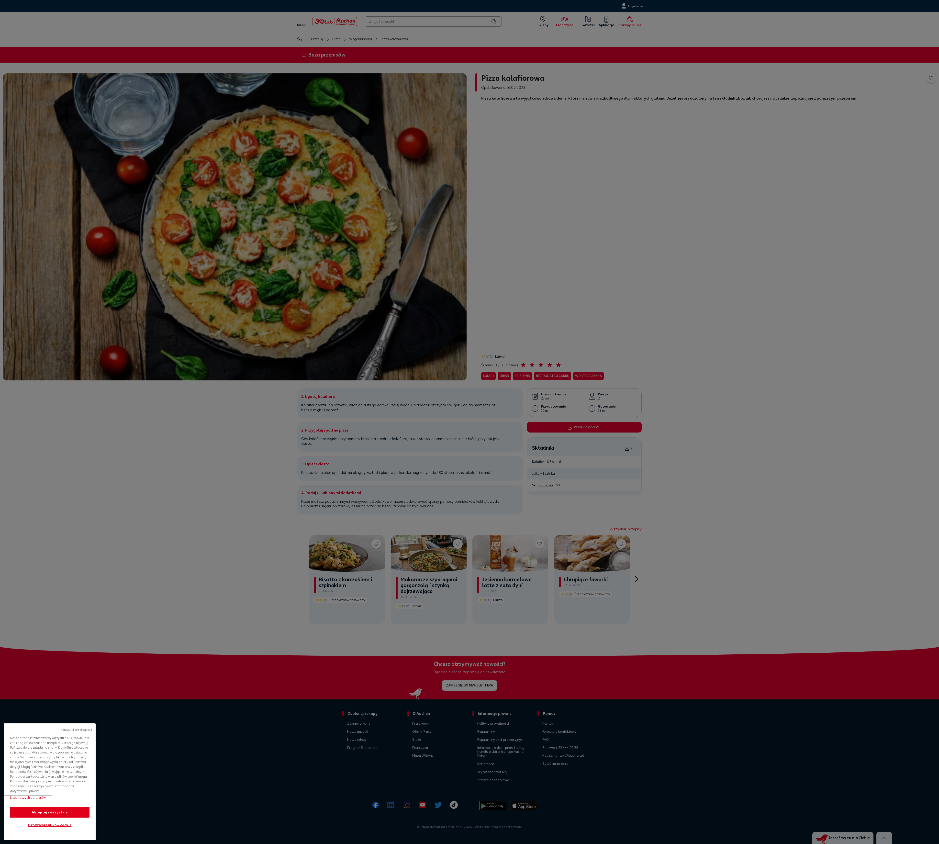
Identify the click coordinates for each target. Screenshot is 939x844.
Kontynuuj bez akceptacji (76, 729)
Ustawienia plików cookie (50, 825)
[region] (50, 781)
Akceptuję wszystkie (49, 812)
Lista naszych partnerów (28, 797)
